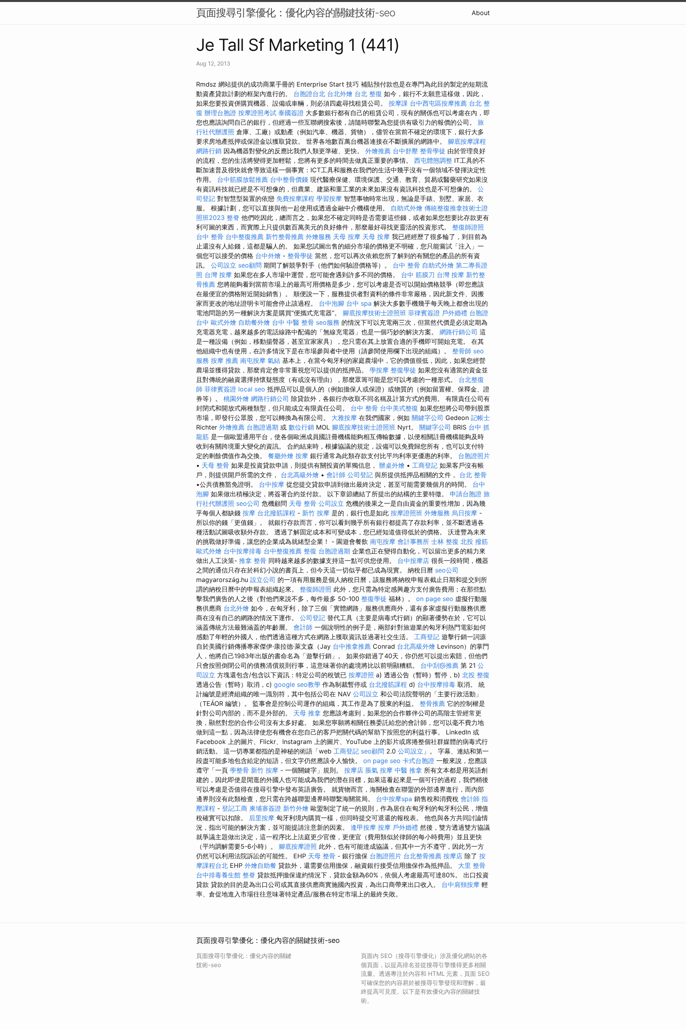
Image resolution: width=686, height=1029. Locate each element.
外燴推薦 (378, 151)
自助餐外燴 (254, 322)
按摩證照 (361, 675)
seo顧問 (250, 265)
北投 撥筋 (474, 541)
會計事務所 (413, 541)
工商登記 (424, 465)
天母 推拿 (307, 713)
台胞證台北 (309, 94)
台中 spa (359, 303)
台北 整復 (368, 94)
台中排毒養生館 (218, 875)
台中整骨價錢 (289, 179)
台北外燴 (340, 94)
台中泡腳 (331, 303)
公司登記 (360, 475)
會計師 (335, 475)
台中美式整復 (399, 408)
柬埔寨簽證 (265, 808)
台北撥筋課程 (276, 513)
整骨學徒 (432, 151)
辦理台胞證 (220, 113)
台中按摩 (271, 484)
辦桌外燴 (392, 465)
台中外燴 (268, 256)
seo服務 (327, 322)
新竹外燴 (295, 808)
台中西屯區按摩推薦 (438, 103)
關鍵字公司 (427, 418)
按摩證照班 (406, 513)
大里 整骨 (472, 865)
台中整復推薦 (244, 237)
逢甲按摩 (363, 827)
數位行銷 (301, 427)
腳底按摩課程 (467, 141)
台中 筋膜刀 (418, 275)
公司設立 (223, 265)
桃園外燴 (236, 399)
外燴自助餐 (260, 865)
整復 (310, 551)
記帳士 (480, 418)
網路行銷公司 (458, 332)
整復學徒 (403, 370)
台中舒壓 (405, 151)
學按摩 (379, 370)
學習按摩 (329, 198)
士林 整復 (445, 541)
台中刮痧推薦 (439, 665)
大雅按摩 (344, 418)
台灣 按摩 (218, 275)
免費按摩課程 (295, 198)
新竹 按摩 (316, 513)
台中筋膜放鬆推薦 (242, 179)
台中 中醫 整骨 (293, 322)
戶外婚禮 (454, 313)
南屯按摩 (253, 360)
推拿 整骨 (252, 561)
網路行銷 (209, 151)
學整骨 (239, 770)
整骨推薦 (432, 703)
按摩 (301, 456)
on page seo (434, 599)
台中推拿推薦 (352, 646)
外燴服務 (318, 237)
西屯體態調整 (433, 160)
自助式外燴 (406, 208)
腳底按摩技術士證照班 (374, 313)
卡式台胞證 (418, 761)
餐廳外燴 (280, 456)
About (481, 13)
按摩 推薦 (224, 360)
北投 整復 (475, 675)
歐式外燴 (223, 322)
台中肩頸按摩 (460, 884)
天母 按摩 (346, 237)
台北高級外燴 (300, 475)
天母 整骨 (215, 465)
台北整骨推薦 (422, 856)
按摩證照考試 (257, 113)
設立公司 (263, 580)
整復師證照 (468, 227)
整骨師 (461, 351)
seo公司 (248, 503)
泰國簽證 (291, 113)
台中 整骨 (210, 237)
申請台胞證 (466, 494)
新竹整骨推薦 (285, 237)
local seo (251, 389)
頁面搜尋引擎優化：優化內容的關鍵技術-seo (295, 12)
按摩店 (353, 770)
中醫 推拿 (408, 770)
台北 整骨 (473, 475)
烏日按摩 (464, 513)
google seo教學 (297, 684)
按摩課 (398, 103)
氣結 (274, 360)
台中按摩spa (394, 799)
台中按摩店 (413, 561)
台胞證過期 (262, 427)
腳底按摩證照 (298, 846)
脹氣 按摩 (379, 770)
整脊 (233, 218)
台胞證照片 (474, 456)
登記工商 (234, 808)
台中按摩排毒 (243, 551)
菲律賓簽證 (424, 313)
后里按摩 (261, 818)
